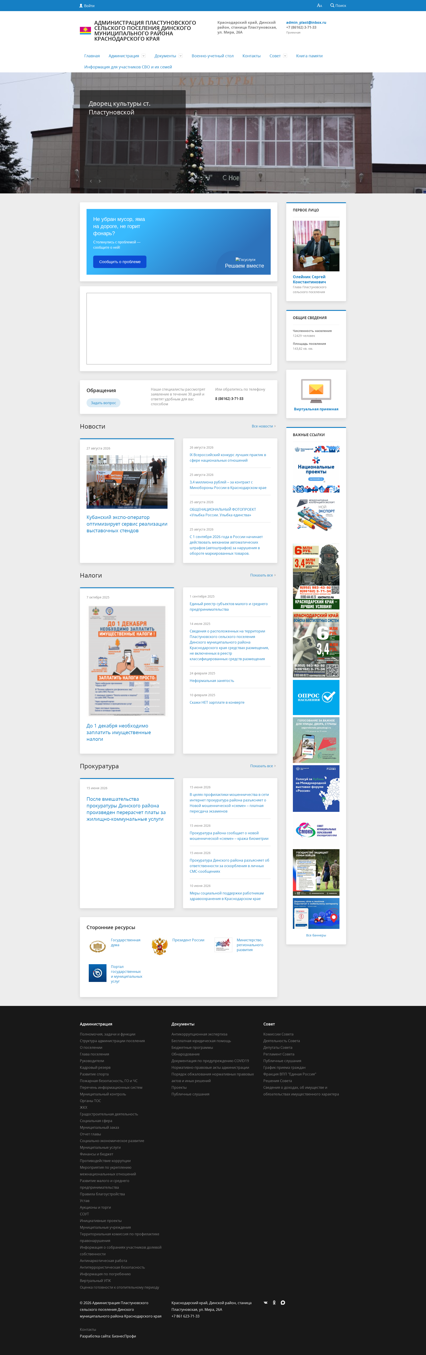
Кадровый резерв (95, 1067)
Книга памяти (309, 55)
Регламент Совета (278, 1054)
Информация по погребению (105, 1274)
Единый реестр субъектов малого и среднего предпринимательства (229, 606)
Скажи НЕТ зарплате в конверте (217, 702)
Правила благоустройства (102, 1194)
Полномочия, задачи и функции (107, 1034)
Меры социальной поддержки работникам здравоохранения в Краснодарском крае (227, 896)
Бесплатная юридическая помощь (201, 1040)
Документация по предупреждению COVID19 (210, 1060)
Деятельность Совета (281, 1040)
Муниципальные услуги (100, 1147)
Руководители (92, 1060)
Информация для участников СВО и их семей (128, 67)
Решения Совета (277, 1080)
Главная (92, 55)
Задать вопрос (103, 402)
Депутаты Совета (277, 1047)
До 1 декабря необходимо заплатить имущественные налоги (119, 732)
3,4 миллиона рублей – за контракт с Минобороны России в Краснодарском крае (228, 485)
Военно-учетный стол (213, 55)
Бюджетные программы (192, 1047)
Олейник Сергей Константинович (309, 279)
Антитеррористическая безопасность (112, 1267)
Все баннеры (316, 935)
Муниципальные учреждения (105, 1227)
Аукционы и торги (95, 1207)
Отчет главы (90, 1134)
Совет (275, 55)
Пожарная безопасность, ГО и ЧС (109, 1080)
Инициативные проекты (101, 1220)
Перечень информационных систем (111, 1087)
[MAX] (284, 1302)
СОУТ (84, 1214)
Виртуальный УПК (95, 1280)
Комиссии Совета (278, 1034)
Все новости (262, 426)
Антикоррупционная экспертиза (199, 1034)
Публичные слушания (190, 1094)
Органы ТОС (90, 1100)
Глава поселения (94, 1054)
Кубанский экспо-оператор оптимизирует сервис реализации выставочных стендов (127, 524)
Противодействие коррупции (105, 1160)
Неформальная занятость (212, 680)
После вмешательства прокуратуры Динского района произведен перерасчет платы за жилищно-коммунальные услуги (126, 808)
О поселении (91, 1047)
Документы (165, 55)
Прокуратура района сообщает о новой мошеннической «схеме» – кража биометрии (229, 835)
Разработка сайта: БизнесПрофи (108, 1336)
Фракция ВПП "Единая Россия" (289, 1074)
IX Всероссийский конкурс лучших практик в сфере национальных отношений (228, 457)
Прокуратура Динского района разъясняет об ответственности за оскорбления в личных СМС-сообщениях (229, 866)
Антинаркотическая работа (103, 1260)
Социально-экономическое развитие (112, 1140)
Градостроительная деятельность (109, 1114)
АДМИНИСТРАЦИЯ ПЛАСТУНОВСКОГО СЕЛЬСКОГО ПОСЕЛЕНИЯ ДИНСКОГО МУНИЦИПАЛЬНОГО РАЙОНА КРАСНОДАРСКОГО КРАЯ (145, 30)
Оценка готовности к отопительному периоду (119, 1287)
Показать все (261, 575)
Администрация (124, 55)
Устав (84, 1200)
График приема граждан (284, 1067)
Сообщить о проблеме (120, 262)
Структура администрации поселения (112, 1040)
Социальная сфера (96, 1120)
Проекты (179, 1087)
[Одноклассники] (275, 1302)
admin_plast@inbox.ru (306, 22)
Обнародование (186, 1054)
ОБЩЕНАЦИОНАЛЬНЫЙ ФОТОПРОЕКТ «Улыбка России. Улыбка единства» (223, 512)
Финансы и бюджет (96, 1154)
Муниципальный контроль (103, 1094)
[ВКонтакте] (266, 1302)
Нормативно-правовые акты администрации (210, 1067)
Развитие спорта (94, 1074)
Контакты (252, 55)
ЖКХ (83, 1107)
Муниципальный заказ (99, 1127)
